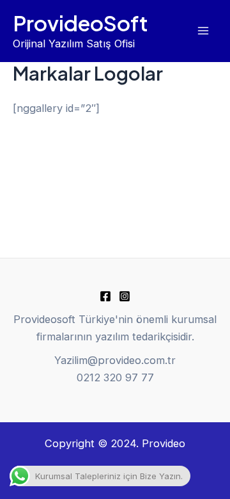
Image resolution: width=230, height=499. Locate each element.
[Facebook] (105, 296)
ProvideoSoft (80, 23)
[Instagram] (124, 296)
